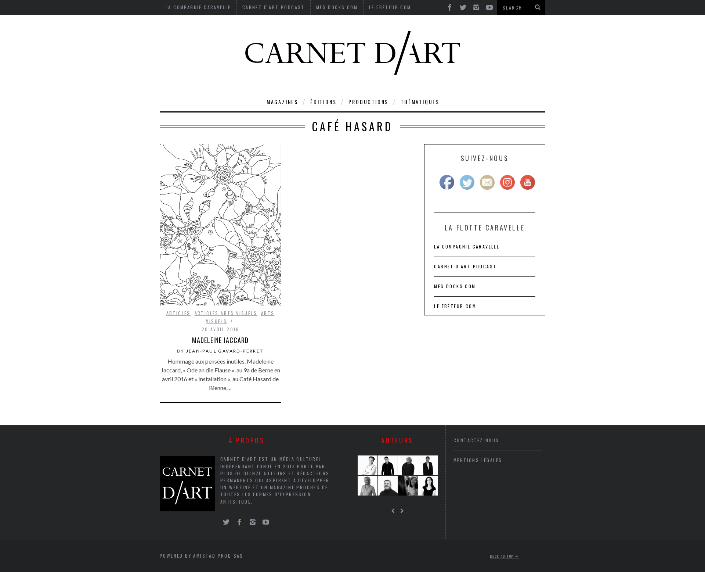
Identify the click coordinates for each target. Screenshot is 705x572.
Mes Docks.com (455, 286)
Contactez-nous (476, 440)
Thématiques (420, 102)
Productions (368, 102)
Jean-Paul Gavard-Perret (225, 351)
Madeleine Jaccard (220, 340)
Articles (178, 313)
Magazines (282, 102)
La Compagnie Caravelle (466, 246)
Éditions (323, 102)
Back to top (502, 556)
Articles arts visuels (226, 313)
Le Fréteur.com (455, 306)
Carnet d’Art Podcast (465, 266)
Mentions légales (477, 460)
